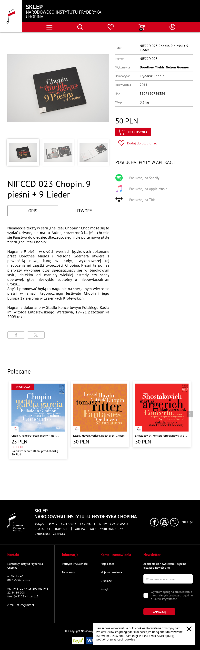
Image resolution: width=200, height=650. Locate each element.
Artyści (81, 529)
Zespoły (59, 534)
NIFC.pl (187, 522)
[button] (23, 152)
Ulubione (106, 581)
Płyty (53, 524)
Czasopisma (119, 524)
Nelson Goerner (177, 67)
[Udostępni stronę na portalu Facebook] (16, 335)
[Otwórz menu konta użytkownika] (172, 27)
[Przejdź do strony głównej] (11, 16)
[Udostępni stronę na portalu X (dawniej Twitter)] (36, 335)
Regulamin (68, 572)
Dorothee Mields (152, 67)
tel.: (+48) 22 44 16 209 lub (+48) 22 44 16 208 (28, 590)
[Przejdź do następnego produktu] (190, 414)
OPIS (32, 211)
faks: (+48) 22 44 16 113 (23, 596)
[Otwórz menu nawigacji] (49, 27)
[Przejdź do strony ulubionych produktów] (111, 27)
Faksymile (88, 524)
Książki (40, 524)
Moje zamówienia (111, 572)
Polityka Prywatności (75, 563)
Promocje (60, 529)
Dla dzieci (42, 529)
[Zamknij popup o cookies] (189, 628)
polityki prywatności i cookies (115, 639)
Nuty (103, 524)
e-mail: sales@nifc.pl (20, 605)
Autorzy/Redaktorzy (106, 529)
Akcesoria (69, 524)
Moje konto (107, 563)
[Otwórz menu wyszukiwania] (80, 27)
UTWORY (83, 211)
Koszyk (104, 589)
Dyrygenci (42, 534)
